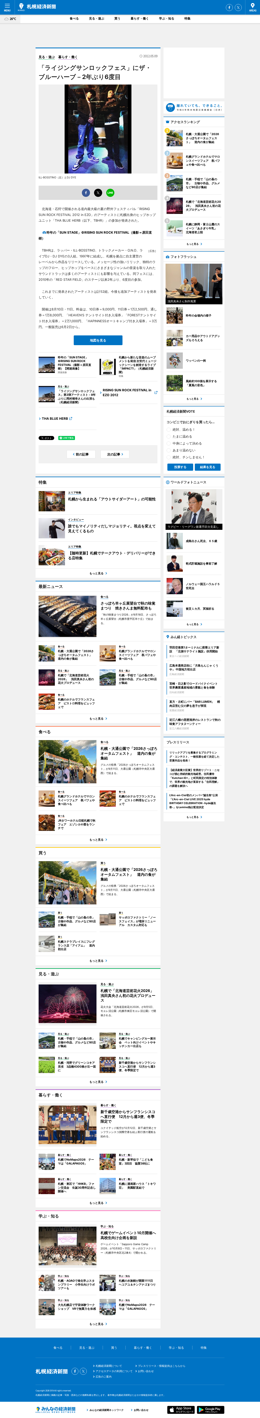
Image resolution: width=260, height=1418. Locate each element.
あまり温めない (184, 450)
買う (117, 18)
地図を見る (98, 340)
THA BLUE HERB (55, 418)
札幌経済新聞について (109, 1365)
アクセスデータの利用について (114, 1371)
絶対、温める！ (184, 429)
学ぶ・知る (166, 18)
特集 (187, 18)
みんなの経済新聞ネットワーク (55, 1410)
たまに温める (182, 436)
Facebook (229, 7)
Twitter (238, 7)
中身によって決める (187, 443)
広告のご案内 (104, 1376)
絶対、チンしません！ (189, 457)
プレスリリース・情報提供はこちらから (161, 1365)
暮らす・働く (140, 18)
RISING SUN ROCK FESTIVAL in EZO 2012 (127, 392)
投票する (180, 467)
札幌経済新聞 (37, 7)
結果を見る (207, 467)
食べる (74, 18)
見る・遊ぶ (96, 18)
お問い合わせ (146, 1371)
